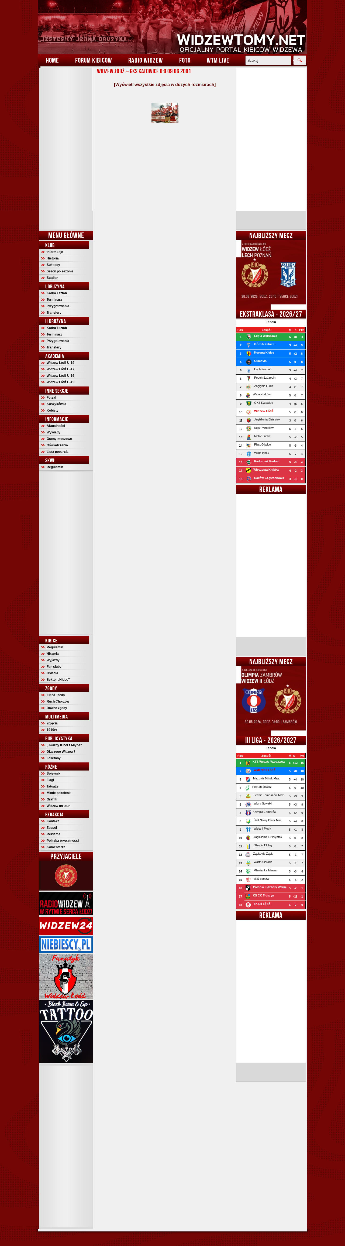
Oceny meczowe (59, 439)
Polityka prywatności (63, 841)
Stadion (52, 278)
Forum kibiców (93, 60)
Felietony (54, 758)
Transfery (54, 312)
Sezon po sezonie (60, 271)
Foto (185, 60)
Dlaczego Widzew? (61, 752)
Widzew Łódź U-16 (60, 376)
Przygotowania (58, 306)
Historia (53, 258)
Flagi (50, 780)
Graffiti (52, 799)
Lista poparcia (57, 452)
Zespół (52, 828)
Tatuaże (52, 786)
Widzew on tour (58, 806)
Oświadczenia (57, 445)
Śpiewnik (53, 773)
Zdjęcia (52, 723)
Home (52, 60)
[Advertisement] (66, 149)
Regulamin (55, 467)
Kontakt (53, 821)
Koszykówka (56, 404)
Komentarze (56, 847)
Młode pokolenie (59, 793)
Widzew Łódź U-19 (60, 363)
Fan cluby (54, 667)
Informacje (55, 252)
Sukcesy (53, 265)
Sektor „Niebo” (58, 680)
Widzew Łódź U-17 (60, 369)
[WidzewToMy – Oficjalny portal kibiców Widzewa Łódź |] (172, 27)
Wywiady (53, 432)
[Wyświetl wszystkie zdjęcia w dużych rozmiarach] (165, 85)
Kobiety (52, 410)
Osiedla (52, 673)
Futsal (51, 397)
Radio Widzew (145, 60)
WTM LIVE (218, 60)
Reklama (53, 834)
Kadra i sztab (57, 293)
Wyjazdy (53, 660)
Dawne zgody (57, 708)
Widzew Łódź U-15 (60, 382)
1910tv (52, 730)
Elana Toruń (56, 695)
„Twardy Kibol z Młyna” (64, 745)
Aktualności (56, 426)
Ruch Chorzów (58, 701)
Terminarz (54, 300)
